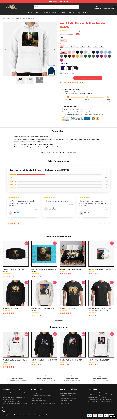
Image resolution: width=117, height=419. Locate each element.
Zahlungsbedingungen (66, 395)
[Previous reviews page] (100, 223)
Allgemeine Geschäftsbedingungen (41, 395)
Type (61, 37)
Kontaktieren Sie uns (66, 400)
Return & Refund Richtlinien (68, 398)
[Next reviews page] (108, 223)
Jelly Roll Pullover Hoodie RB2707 (14, 308)
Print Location (64, 63)
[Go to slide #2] (30, 80)
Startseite (6, 18)
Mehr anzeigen (58, 320)
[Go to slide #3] (39, 80)
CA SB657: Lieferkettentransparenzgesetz (43, 403)
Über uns (34, 393)
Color (61, 49)
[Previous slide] (6, 49)
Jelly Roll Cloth (16, 18)
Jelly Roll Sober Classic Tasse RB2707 (100, 269)
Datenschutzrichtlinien (38, 398)
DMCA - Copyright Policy (39, 400)
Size (61, 43)
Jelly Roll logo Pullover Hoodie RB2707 (44, 360)
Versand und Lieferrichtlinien (68, 393)
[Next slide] (54, 49)
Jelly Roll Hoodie (28, 18)
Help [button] (114, 416)
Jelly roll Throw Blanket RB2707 (70, 269)
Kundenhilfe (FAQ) (65, 403)
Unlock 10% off (3, 411)
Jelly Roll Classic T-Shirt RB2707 (70, 308)
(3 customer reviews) (74, 31)
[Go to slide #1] (20, 80)
